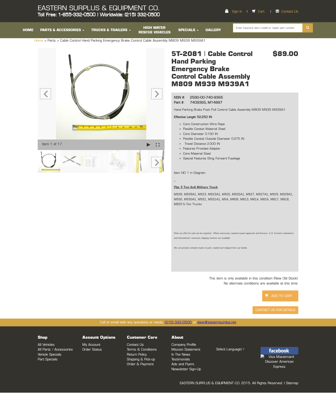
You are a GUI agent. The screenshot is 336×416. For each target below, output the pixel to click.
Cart (261, 11)
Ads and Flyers (182, 364)
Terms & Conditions (142, 349)
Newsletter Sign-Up (186, 369)
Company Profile (183, 344)
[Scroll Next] (156, 162)
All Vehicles (46, 344)
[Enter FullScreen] (157, 145)
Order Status (92, 349)
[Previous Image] (45, 93)
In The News (180, 354)
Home (39, 40)
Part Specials (48, 359)
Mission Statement (185, 349)
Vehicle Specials (49, 354)
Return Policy (137, 354)
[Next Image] (156, 93)
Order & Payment (140, 364)
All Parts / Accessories (55, 349)
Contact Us (289, 11)
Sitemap (292, 383)
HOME (28, 30)
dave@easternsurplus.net (216, 322)
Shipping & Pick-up (141, 359)
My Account (91, 344)
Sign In (237, 11)
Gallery (213, 30)
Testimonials (180, 359)
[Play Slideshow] (148, 145)
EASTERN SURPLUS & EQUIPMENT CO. (98, 8)
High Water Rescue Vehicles (155, 30)
